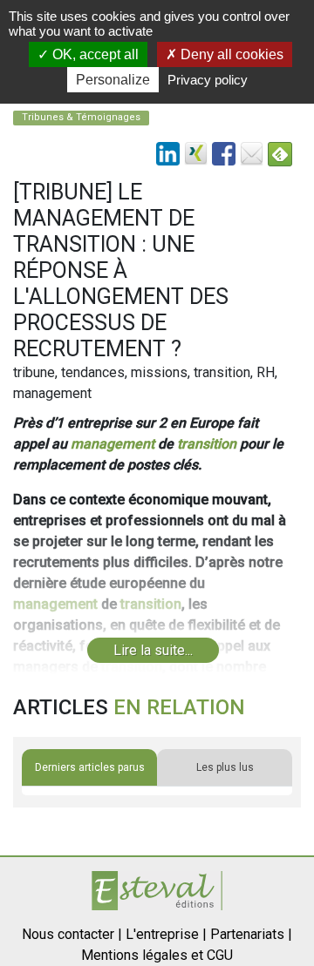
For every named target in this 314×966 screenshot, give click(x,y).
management (112, 444)
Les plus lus (225, 767)
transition (206, 444)
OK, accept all (94, 54)
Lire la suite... (153, 650)
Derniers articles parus (90, 767)
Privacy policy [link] (207, 79)
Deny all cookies (230, 54)
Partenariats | (251, 934)
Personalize (113, 79)
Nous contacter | (72, 934)
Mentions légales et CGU (157, 955)
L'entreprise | (166, 934)
